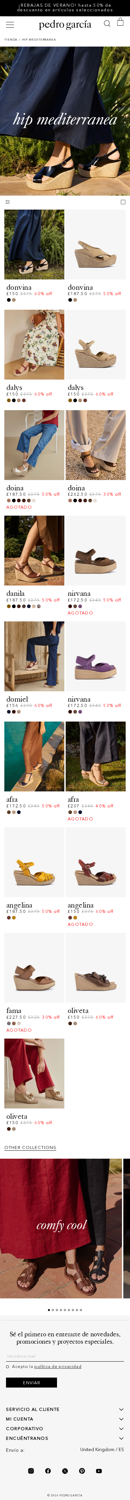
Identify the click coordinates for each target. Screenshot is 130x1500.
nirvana (79, 593)
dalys (14, 387)
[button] (11, 25)
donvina (18, 287)
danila (15, 593)
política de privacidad (57, 1367)
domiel (17, 699)
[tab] (49, 1310)
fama (13, 1010)
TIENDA (10, 39)
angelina (19, 905)
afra (12, 799)
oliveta (78, 1010)
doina (14, 487)
